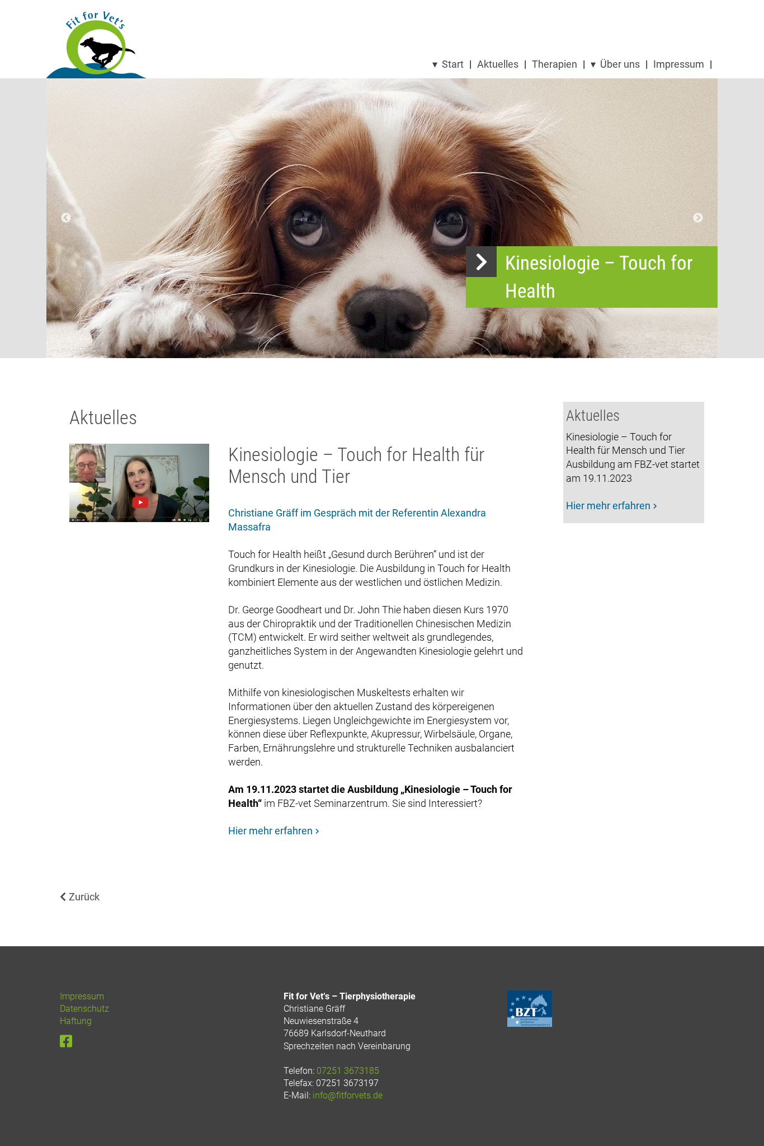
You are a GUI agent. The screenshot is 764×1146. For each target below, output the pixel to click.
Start (453, 64)
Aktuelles (497, 64)
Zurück (84, 897)
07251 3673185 (348, 1070)
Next (698, 218)
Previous (66, 218)
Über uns (620, 64)
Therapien (554, 64)
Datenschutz (84, 1008)
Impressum (678, 64)
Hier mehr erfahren (270, 831)
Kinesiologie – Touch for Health (599, 277)
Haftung (76, 1021)
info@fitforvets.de (348, 1095)
